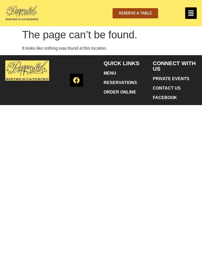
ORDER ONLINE (120, 92)
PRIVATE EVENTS (171, 78)
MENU (110, 73)
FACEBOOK (165, 97)
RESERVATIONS (120, 82)
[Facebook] (76, 80)
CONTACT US (167, 88)
